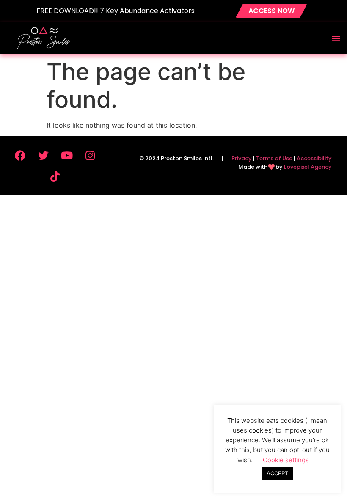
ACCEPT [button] (277, 473)
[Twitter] (43, 155)
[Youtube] (66, 155)
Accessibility (314, 158)
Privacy (241, 158)
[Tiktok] (55, 176)
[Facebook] (20, 155)
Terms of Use (274, 158)
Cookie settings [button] (286, 460)
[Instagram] (90, 155)
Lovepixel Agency (308, 167)
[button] (336, 38)
